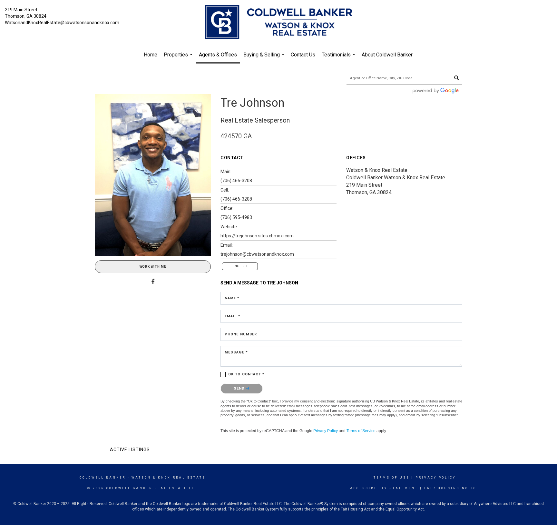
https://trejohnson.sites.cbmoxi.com (257, 235)
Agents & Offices (218, 55)
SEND (240, 388)
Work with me (153, 266)
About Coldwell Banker (387, 55)
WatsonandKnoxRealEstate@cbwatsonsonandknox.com (62, 22)
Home (150, 55)
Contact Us (303, 55)
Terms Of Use (391, 477)
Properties (179, 58)
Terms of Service (361, 431)
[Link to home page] (278, 22)
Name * (232, 298)
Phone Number (241, 334)
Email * (232, 316)
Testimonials (339, 58)
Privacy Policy (325, 431)
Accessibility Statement (384, 488)
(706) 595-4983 (236, 217)
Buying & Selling (264, 58)
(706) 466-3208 (236, 180)
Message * (236, 352)
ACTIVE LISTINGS (130, 449)
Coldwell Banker (103, 477)
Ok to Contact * (246, 374)
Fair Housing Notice (451, 488)
